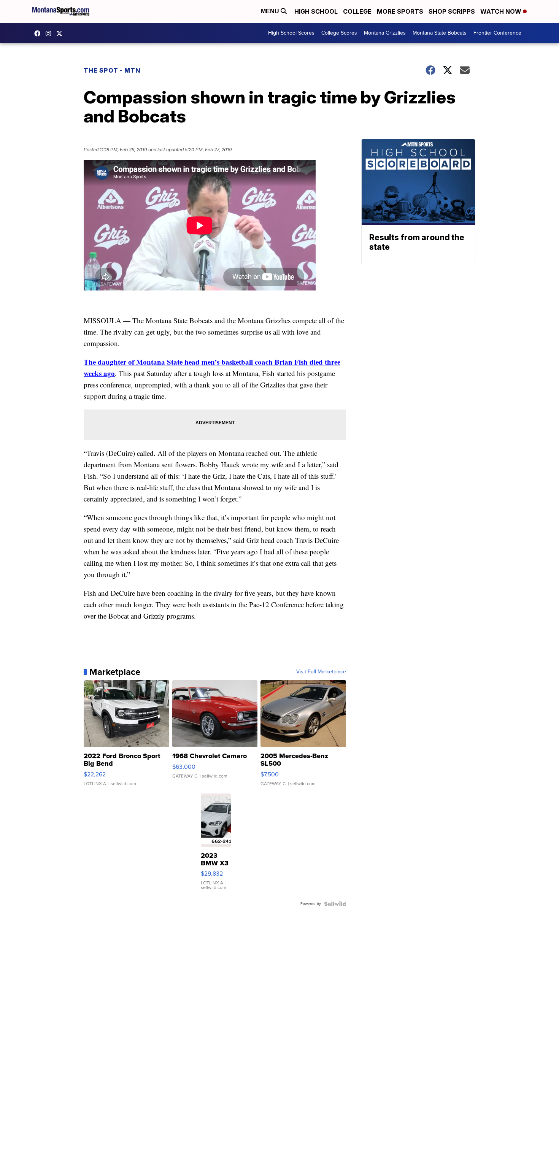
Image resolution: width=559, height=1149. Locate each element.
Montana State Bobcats (440, 33)
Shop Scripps (452, 11)
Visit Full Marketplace (321, 671)
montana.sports (50, 33)
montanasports (39, 33)
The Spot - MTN (112, 70)
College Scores (339, 33)
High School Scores (291, 33)
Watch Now (501, 11)
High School (316, 11)
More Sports (400, 11)
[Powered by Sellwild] (335, 903)
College (357, 11)
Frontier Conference (497, 33)
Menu (271, 11)
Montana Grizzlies (385, 33)
